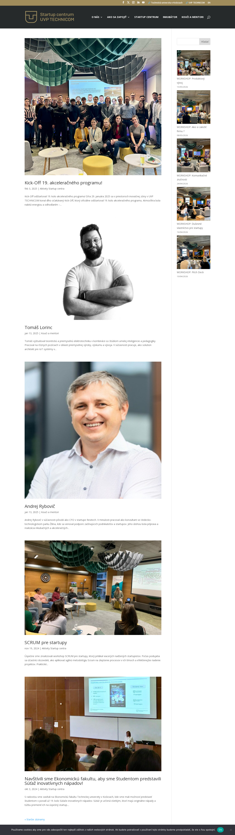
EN (209, 3)
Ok (220, 829)
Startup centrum (146, 17)
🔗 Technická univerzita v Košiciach (165, 3)
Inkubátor (170, 17)
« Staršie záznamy (35, 819)
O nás (95, 17)
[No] (230, 830)
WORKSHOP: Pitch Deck (190, 272)
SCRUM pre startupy (46, 642)
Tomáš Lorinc (38, 327)
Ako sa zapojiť (116, 17)
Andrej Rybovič (40, 506)
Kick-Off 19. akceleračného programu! (63, 183)
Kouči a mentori (193, 17)
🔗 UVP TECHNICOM (195, 3)
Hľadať (205, 41)
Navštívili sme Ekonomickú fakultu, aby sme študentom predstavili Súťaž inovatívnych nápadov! (93, 781)
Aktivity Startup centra (52, 188)
